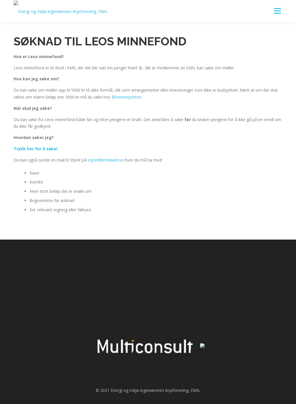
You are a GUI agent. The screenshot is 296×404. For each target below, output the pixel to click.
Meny (277, 11)
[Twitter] (148, 267)
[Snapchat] (131, 267)
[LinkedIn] (164, 267)
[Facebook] (115, 267)
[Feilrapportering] (180, 267)
